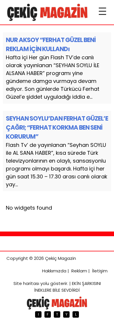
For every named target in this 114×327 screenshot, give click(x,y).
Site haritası (26, 283)
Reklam (79, 271)
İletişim (100, 271)
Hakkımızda (54, 271)
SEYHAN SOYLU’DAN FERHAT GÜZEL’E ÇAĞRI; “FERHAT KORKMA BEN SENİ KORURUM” (57, 127)
